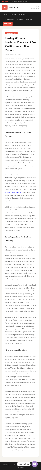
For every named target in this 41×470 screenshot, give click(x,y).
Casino (29, 19)
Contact (7, 24)
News (14, 14)
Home (6, 14)
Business (22, 14)
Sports (20, 19)
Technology (9, 19)
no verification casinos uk (13, 192)
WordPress (20, 467)
